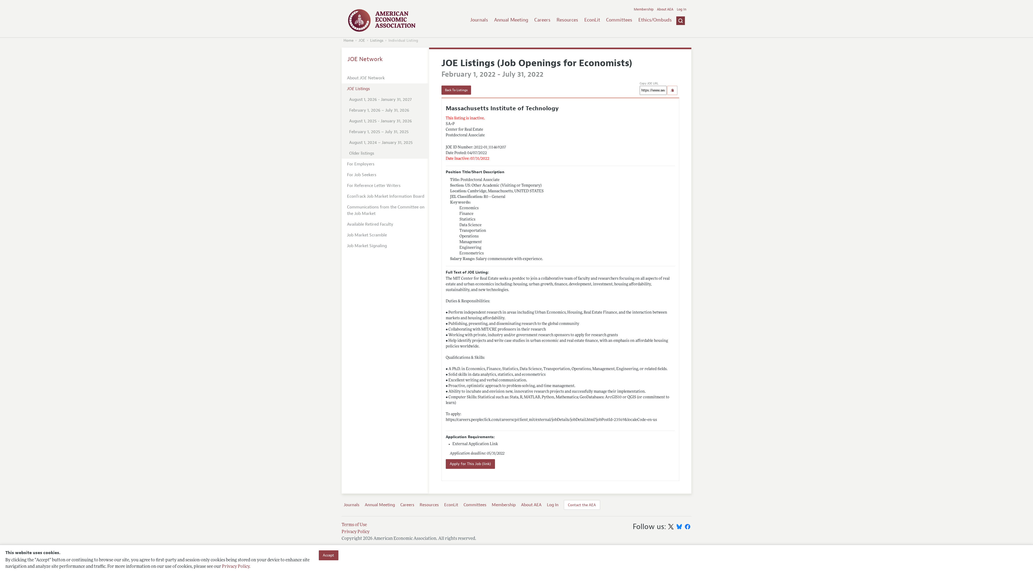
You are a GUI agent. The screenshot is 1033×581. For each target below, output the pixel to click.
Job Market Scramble (367, 235)
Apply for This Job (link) (470, 464)
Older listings (361, 153)
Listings (376, 40)
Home (348, 40)
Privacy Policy (235, 567)
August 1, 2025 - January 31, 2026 (380, 121)
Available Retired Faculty (370, 224)
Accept (328, 555)
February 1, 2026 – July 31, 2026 (379, 110)
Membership (644, 9)
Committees (619, 20)
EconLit (592, 20)
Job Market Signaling (367, 246)
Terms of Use (354, 525)
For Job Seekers (361, 175)
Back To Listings (456, 90)
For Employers (360, 164)
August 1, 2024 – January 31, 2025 (381, 142)
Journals (479, 20)
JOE (362, 40)
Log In (681, 9)
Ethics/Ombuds (655, 20)
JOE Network (365, 59)
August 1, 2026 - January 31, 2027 (380, 99)
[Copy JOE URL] (672, 90)
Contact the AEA (582, 504)
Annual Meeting (511, 20)
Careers (542, 20)
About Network (366, 78)
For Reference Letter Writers (374, 185)
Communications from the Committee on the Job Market (385, 210)
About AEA (665, 9)
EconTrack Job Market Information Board (385, 196)
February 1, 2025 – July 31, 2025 (379, 131)
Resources (567, 20)
